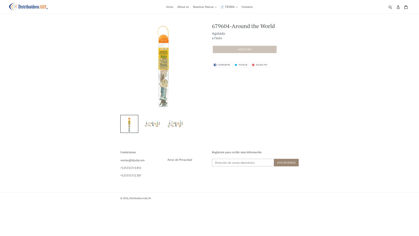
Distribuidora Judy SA (140, 198)
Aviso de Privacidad (179, 160)
